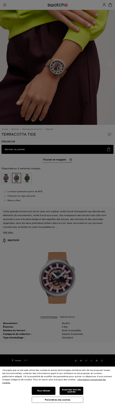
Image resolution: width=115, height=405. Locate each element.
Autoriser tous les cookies (71, 391)
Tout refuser (43, 391)
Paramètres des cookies (57, 400)
